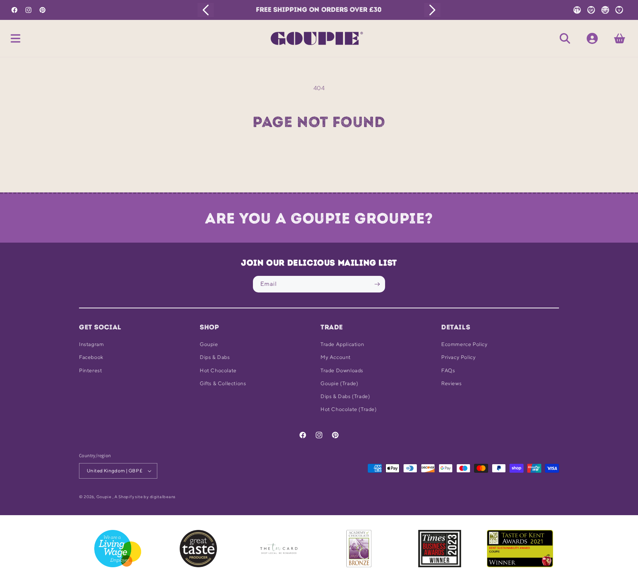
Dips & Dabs (215, 357)
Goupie (209, 344)
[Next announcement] (432, 10)
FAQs (448, 370)
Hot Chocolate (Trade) (348, 409)
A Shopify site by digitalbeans (145, 496)
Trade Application (342, 344)
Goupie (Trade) (339, 383)
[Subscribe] (377, 284)
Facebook (91, 357)
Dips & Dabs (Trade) (345, 396)
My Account (335, 357)
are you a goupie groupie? (319, 218)
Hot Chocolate (218, 370)
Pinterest (90, 370)
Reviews (451, 383)
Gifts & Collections (223, 383)
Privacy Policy (458, 357)
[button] (15, 38)
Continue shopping (319, 158)
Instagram (91, 344)
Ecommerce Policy (464, 344)
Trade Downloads (341, 370)
